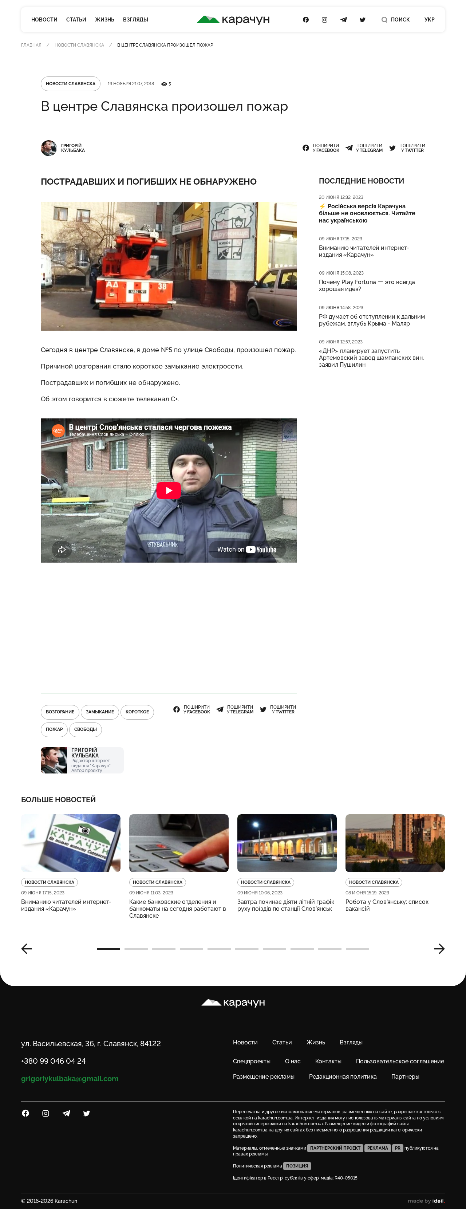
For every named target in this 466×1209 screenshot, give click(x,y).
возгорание (60, 711)
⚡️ (367, 213)
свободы (85, 729)
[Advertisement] (169, 628)
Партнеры (405, 1076)
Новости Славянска (79, 45)
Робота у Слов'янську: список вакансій (387, 905)
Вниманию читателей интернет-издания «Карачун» (364, 251)
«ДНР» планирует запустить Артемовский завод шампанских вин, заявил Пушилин (371, 357)
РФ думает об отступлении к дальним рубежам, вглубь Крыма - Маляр (372, 320)
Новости (44, 20)
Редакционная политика (343, 1076)
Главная (31, 45)
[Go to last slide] (29, 949)
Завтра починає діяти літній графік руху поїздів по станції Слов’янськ (285, 905)
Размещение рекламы (264, 1076)
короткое (137, 711)
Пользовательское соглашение (400, 1061)
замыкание (100, 711)
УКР (429, 20)
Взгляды (135, 20)
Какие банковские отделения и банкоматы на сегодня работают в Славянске (177, 908)
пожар (54, 729)
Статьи (76, 20)
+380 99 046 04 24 (53, 1061)
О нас (293, 1061)
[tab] (108, 949)
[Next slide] (437, 949)
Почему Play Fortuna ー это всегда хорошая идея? (367, 285)
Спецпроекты (251, 1061)
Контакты (328, 1061)
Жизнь (104, 20)
